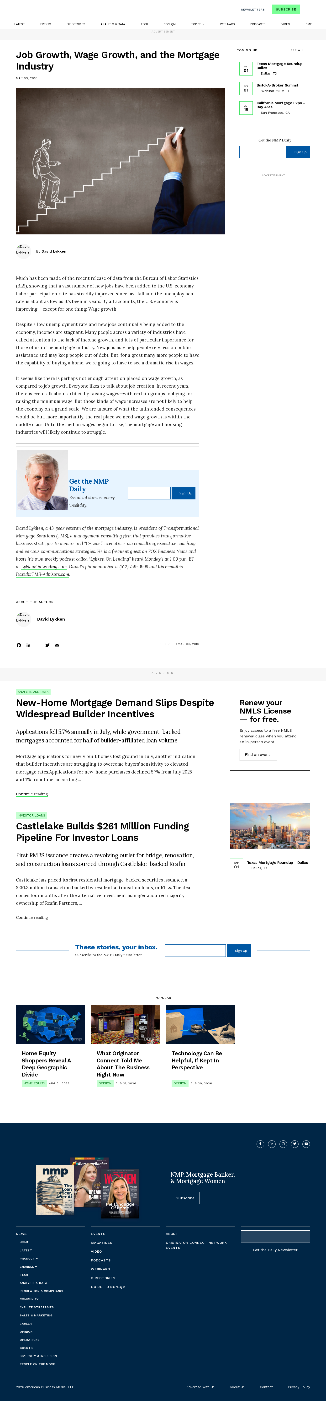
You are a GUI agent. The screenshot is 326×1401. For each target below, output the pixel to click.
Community (29, 1299)
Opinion (105, 1083)
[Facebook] (19, 645)
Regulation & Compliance (42, 1291)
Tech (144, 24)
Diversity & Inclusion (38, 1356)
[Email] (57, 645)
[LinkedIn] (28, 645)
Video (285, 24)
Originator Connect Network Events (196, 1245)
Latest (19, 24)
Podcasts (258, 24)
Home (24, 1242)
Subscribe (286, 9)
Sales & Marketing (36, 1315)
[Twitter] (47, 645)
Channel (27, 1266)
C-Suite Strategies (37, 1307)
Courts (26, 1348)
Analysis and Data (33, 692)
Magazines (101, 1242)
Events (45, 24)
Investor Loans (31, 815)
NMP (309, 24)
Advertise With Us (200, 1387)
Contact (266, 1387)
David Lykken (54, 251)
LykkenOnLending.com (44, 566)
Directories (76, 24)
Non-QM (170, 24)
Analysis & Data (113, 24)
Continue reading (32, 793)
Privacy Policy (299, 1387)
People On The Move (37, 1364)
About (172, 1234)
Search (305, 10)
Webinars (227, 24)
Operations (30, 1339)
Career (26, 1323)
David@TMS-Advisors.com (42, 574)
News (21, 1234)
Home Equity (34, 1083)
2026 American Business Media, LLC (45, 1387)
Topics (196, 24)
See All (297, 50)
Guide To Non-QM (108, 1287)
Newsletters (253, 9)
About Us (237, 1387)
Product (28, 1258)
